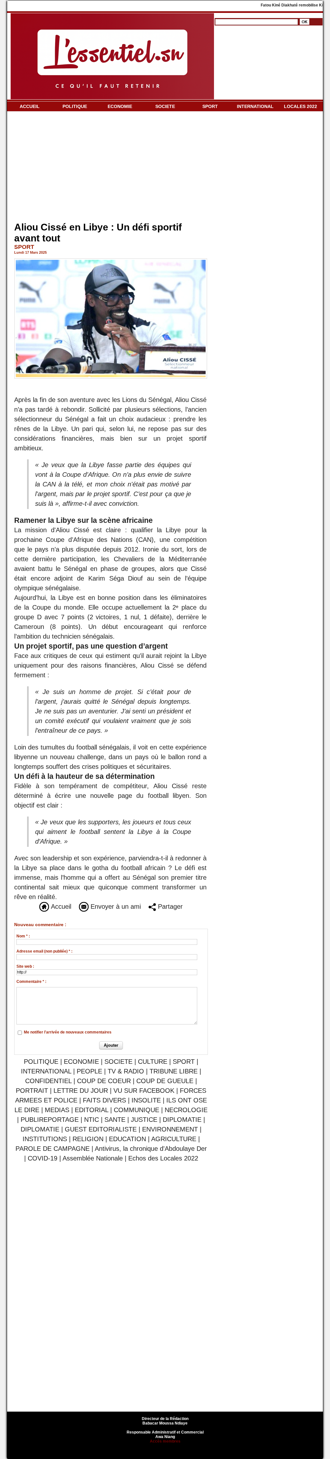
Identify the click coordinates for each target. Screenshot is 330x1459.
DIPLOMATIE (182, 1119)
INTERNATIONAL (255, 106)
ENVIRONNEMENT (170, 1129)
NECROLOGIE (186, 1109)
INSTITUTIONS (45, 1138)
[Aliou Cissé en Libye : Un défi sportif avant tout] (110, 260)
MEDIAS (57, 1109)
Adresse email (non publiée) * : (44, 951)
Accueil (60, 906)
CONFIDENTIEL (48, 1080)
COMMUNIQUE (136, 1109)
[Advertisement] (111, 168)
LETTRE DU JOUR (80, 1090)
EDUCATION (127, 1138)
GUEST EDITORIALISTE (101, 1129)
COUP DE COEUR (105, 1080)
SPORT (210, 106)
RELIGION (88, 1138)
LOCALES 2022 (300, 106)
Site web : (25, 966)
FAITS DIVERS (104, 1100)
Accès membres (165, 1441)
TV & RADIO (126, 1071)
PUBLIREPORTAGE (50, 1119)
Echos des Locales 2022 (163, 1158)
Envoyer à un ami (115, 906)
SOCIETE (165, 106)
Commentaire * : (31, 981)
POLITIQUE (75, 106)
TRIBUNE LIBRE (174, 1071)
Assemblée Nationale (93, 1158)
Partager (169, 906)
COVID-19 (42, 1158)
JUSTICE (144, 1119)
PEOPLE (89, 1071)
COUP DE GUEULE (165, 1080)
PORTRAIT (32, 1090)
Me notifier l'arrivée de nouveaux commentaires (68, 1032)
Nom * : (23, 936)
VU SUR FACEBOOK (143, 1090)
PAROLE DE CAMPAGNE (52, 1148)
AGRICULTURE (173, 1138)
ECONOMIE (120, 106)
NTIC (91, 1119)
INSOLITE (146, 1100)
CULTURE (152, 1061)
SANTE (114, 1119)
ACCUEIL (30, 106)
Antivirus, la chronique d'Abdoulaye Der (151, 1148)
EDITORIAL (91, 1109)
